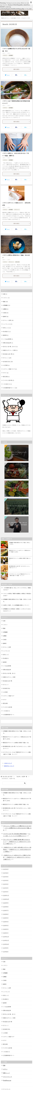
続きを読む (16, 69)
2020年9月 (5, 903)
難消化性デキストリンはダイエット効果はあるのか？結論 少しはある (19, 551)
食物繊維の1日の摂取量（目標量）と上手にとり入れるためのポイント (16, 489)
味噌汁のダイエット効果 (9, 677)
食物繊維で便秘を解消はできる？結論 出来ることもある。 (19, 543)
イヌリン (5, 55)
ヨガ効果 (5, 692)
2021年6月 (5, 873)
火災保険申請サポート (8, 714)
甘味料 (4, 639)
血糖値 (4, 636)
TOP (7, 776)
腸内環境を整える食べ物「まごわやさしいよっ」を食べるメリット (19, 566)
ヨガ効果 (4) (6, 365)
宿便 (4, 621)
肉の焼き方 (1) (7, 331)
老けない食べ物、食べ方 (9, 673)
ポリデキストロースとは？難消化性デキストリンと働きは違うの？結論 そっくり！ (19, 574)
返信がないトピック (9, 766)
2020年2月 (5, 929)
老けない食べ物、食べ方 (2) (10, 346)
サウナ (4, 699)
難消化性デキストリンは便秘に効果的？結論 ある (19, 559)
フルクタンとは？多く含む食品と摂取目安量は (16, 507)
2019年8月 (5, 952)
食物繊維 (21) (6, 305)
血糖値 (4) (5, 309)
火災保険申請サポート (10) (10, 388)
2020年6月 (5, 914)
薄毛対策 (17, 262)
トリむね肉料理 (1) (8, 339)
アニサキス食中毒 (7, 707)
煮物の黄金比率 (7, 669)
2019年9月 (5, 948)
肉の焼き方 (6, 658)
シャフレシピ (6, 651)
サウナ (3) (5, 373)
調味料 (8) (5, 316)
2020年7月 (5, 910)
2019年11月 (6, 940)
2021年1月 (5, 892)
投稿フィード (6, 1073)
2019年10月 (6, 944)
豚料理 (4, 662)
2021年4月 (5, 880)
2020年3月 (5, 925)
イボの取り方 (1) (7, 384)
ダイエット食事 (7, 647)
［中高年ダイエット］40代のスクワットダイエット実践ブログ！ (16, 453)
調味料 (4, 643)
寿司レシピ (6, 654)
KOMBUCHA (6, 688)
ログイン (5, 1069)
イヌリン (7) (6, 298)
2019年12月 (6, 937)
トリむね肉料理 (7, 666)
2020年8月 (5, 907)
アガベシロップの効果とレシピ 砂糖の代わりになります (17, 826)
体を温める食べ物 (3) (8, 354)
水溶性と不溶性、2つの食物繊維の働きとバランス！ (16, 471)
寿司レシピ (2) (7, 328)
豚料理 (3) (5, 335)
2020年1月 (5, 933)
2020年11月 (6, 895)
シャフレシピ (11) (7, 324)
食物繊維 (11, 55)
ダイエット (16, 209)
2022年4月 (5, 869)
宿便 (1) (5, 294)
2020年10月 (6, 899)
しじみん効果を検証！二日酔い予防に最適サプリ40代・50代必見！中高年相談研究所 (16, 525)
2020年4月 (5, 921)
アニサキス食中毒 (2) (8, 380)
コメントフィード (7, 1076)
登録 (4, 1065)
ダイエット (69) (7, 358)
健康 (4, 628)
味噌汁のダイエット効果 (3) (10, 350)
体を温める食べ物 (7, 681)
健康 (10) (5, 301)
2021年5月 (5, 877)
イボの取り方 (6, 711)
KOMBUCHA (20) (8, 361)
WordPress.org (7, 1080)
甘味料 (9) (5, 313)
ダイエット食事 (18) (8, 320)
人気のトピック (8, 763)
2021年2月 (5, 888)
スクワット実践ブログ (8, 696)
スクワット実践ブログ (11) (10, 369)
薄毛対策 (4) (6, 376)
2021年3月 (5, 884)
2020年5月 (5, 918)
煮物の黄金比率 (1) (8, 343)
